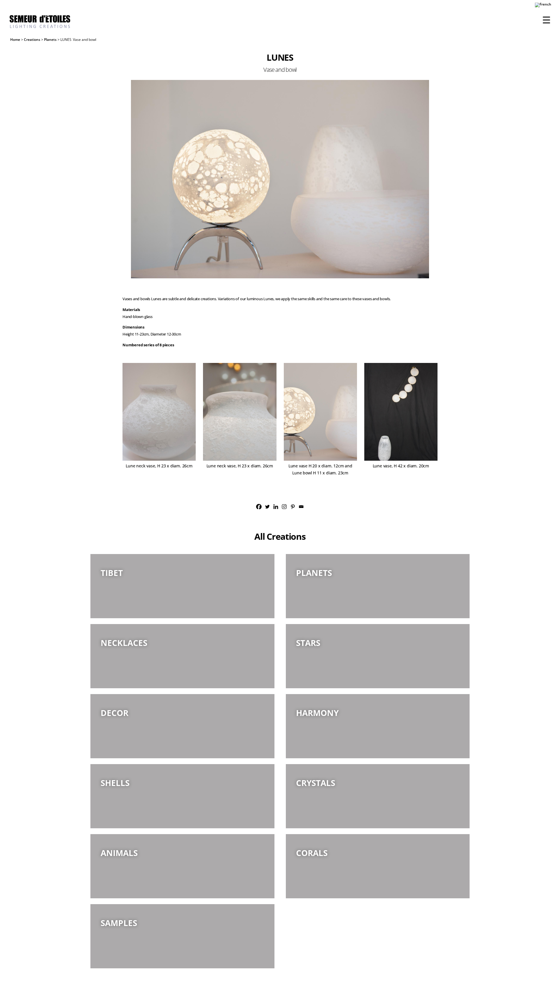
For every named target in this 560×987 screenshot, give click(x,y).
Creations (32, 39)
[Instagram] (284, 506)
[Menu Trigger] (546, 20)
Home (15, 39)
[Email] (301, 506)
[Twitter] (267, 506)
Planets (50, 39)
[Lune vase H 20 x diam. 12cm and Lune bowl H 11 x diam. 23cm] (280, 179)
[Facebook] (258, 506)
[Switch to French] (543, 6)
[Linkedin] (275, 506)
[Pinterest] (292, 506)
